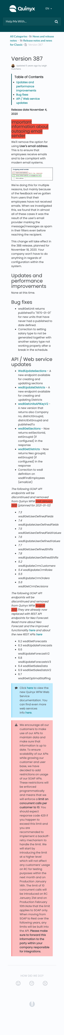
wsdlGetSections (29, 429)
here (30, 688)
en (48, 8)
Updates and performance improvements (26, 86)
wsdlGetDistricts (29, 449)
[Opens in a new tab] (32, 1004)
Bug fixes (22, 95)
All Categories (18, 36)
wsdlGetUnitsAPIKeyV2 (33, 404)
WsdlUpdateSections (32, 371)
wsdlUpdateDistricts (31, 387)
